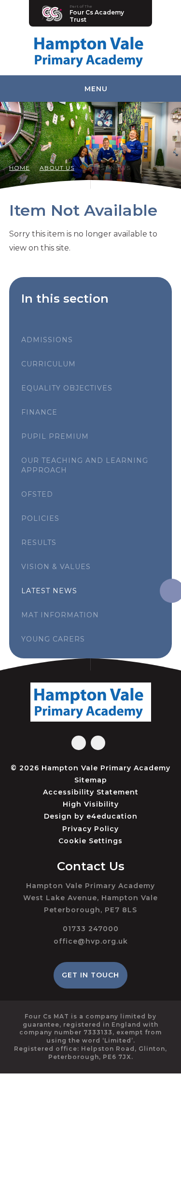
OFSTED (37, 494)
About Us (57, 167)
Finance (39, 412)
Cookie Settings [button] (90, 840)
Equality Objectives (66, 388)
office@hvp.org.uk (91, 941)
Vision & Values (56, 566)
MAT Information (60, 615)
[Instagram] (98, 743)
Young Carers (53, 639)
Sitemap (90, 780)
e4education (112, 816)
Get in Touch (90, 975)
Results (38, 542)
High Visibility (91, 804)
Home (19, 167)
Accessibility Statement (91, 792)
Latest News (107, 167)
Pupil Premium (55, 436)
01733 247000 (91, 928)
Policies (40, 518)
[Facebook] (78, 743)
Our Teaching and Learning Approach (84, 465)
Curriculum (48, 364)
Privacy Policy (90, 828)
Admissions (47, 339)
